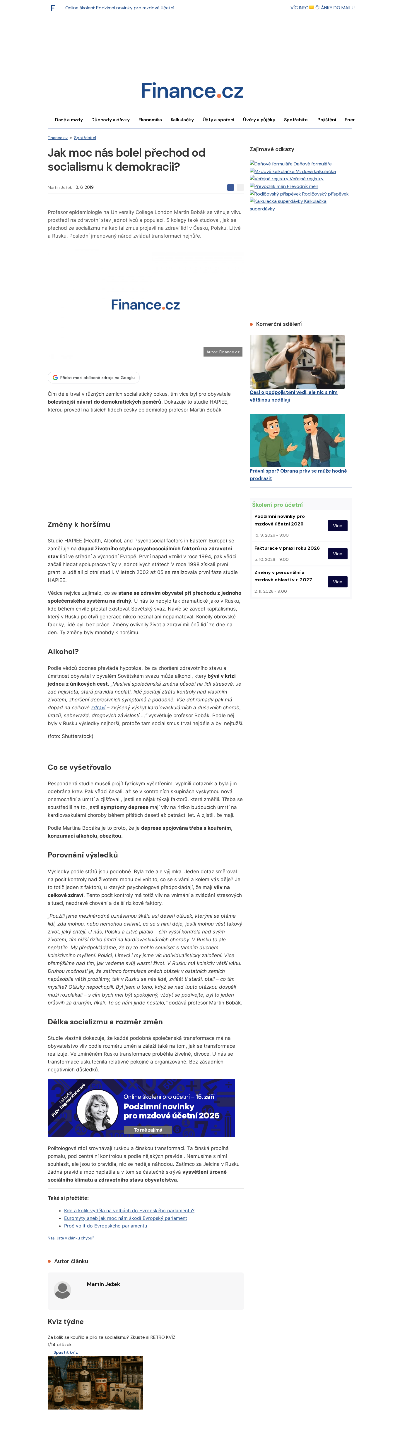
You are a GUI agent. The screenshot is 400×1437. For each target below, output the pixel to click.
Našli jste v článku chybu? (71, 1238)
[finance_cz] (54, 8)
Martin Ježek (60, 187)
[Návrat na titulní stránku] (192, 92)
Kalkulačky (182, 120)
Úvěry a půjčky (259, 120)
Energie (353, 120)
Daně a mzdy (69, 120)
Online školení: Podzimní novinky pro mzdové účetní (119, 8)
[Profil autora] (62, 1290)
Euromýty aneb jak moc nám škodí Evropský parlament (125, 1218)
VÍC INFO (299, 8)
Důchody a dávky (110, 120)
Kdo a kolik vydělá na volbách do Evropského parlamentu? (129, 1210)
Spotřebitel (296, 120)
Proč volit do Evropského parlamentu (105, 1226)
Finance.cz (58, 137)
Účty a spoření (219, 120)
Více (337, 526)
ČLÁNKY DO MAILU (334, 8)
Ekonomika (150, 120)
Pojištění (326, 120)
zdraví (98, 707)
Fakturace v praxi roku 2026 (287, 548)
